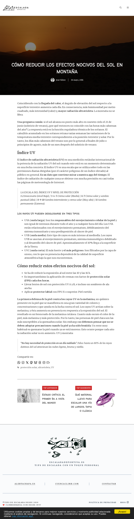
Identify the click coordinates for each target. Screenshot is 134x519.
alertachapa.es (25, 484)
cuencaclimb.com (67, 484)
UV (52, 367)
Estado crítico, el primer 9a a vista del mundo (53, 398)
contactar (109, 484)
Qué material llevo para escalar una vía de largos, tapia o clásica (81, 402)
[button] (120, 8)
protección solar (28, 367)
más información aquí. (23, 516)
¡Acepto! (122, 511)
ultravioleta (44, 367)
